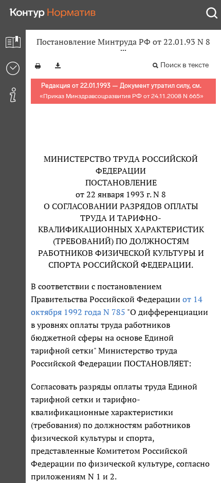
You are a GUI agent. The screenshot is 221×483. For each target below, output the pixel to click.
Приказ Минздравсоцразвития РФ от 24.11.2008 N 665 (121, 96)
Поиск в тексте (184, 65)
